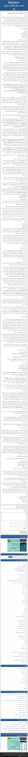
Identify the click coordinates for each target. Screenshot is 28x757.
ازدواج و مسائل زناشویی (22, 620)
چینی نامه (25, 594)
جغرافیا (25, 642)
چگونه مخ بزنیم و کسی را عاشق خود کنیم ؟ (13, 726)
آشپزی (25, 598)
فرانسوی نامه (24, 592)
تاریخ (26, 644)
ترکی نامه (25, 586)
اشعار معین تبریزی (23, 576)
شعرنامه (25, 610)
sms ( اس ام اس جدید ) (22, 628)
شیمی (25, 686)
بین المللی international (22, 626)
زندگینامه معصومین (23, 622)
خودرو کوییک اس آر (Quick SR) (21, 660)
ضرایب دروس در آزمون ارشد (21, 698)
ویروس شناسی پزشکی (22, 704)
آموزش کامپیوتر (24, 648)
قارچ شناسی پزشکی (23, 710)
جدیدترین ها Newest (23, 636)
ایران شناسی (24, 614)
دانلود (25, 634)
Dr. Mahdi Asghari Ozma (22, 570)
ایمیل (25, 525)
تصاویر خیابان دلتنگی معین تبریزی (17, 724)
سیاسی (25, 640)
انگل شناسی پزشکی (23, 708)
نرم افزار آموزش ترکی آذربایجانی (20, 568)
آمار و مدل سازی (23, 682)
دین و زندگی (24, 678)
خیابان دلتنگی (20, 722)
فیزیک (25, 688)
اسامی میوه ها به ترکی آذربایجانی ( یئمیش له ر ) (11, 728)
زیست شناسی (24, 670)
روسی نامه (25, 590)
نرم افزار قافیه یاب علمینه (22, 566)
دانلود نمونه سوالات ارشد (22, 696)
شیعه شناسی (24, 600)
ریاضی (25, 684)
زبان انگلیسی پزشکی (23, 716)
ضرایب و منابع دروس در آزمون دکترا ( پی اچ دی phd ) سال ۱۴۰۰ (15, 700)
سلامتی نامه (24, 602)
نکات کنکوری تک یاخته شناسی (17, 13)
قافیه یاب (25, 564)
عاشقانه (25, 612)
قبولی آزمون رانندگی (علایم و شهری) (20, 656)
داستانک (25, 604)
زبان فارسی (24, 674)
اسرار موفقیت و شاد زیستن (21, 616)
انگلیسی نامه (24, 584)
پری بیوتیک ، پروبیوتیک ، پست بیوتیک (20, 582)
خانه (26, 562)
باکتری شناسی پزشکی (22, 706)
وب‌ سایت (25, 528)
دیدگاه (25, 511)
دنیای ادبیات (24, 646)
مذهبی (25, 618)
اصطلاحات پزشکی (23, 702)
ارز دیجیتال (25, 658)
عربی (26, 676)
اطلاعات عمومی (24, 638)
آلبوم (26, 596)
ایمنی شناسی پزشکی (23, 712)
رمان (26, 606)
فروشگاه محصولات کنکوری (22, 668)
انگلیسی (25, 680)
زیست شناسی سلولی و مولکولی (21, 714)
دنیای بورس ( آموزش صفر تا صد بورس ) (19, 652)
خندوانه (25, 608)
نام (26, 521)
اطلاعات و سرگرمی (23, 574)
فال (26, 650)
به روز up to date (23, 624)
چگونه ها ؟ (25, 630)
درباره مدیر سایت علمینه (22, 578)
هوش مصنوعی (24, 662)
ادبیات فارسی (24, 672)
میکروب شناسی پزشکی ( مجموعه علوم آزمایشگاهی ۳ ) (16, 580)
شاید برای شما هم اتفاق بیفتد (21, 632)
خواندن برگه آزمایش (23, 654)
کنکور (26, 572)
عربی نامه (25, 588)
